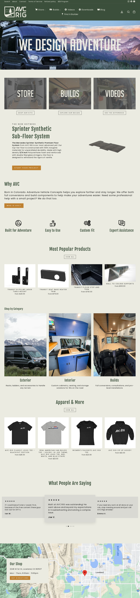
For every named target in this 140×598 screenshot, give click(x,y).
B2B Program (63, 2)
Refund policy (50, 2)
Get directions (20, 578)
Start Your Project (26, 168)
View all (70, 257)
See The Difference (114, 113)
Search (7, 2)
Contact (22, 2)
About (14, 2)
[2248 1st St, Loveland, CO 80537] (70, 570)
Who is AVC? (14, 206)
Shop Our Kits (25, 113)
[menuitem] (40, 9)
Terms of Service (35, 2)
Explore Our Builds (70, 113)
